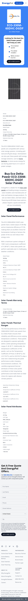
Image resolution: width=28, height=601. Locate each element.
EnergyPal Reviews (6, 579)
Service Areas (19, 556)
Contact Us (18, 576)
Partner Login (19, 563)
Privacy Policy (5, 592)
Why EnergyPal (5, 573)
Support (17, 573)
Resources (18, 582)
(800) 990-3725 (8, 475)
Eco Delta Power (7, 125)
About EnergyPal (6, 576)
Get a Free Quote (14, 61)
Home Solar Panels (6, 553)
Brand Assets (19, 560)
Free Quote (19, 3)
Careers (3, 582)
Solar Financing (5, 565)
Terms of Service (14, 592)
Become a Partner (20, 553)
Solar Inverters (5, 561)
